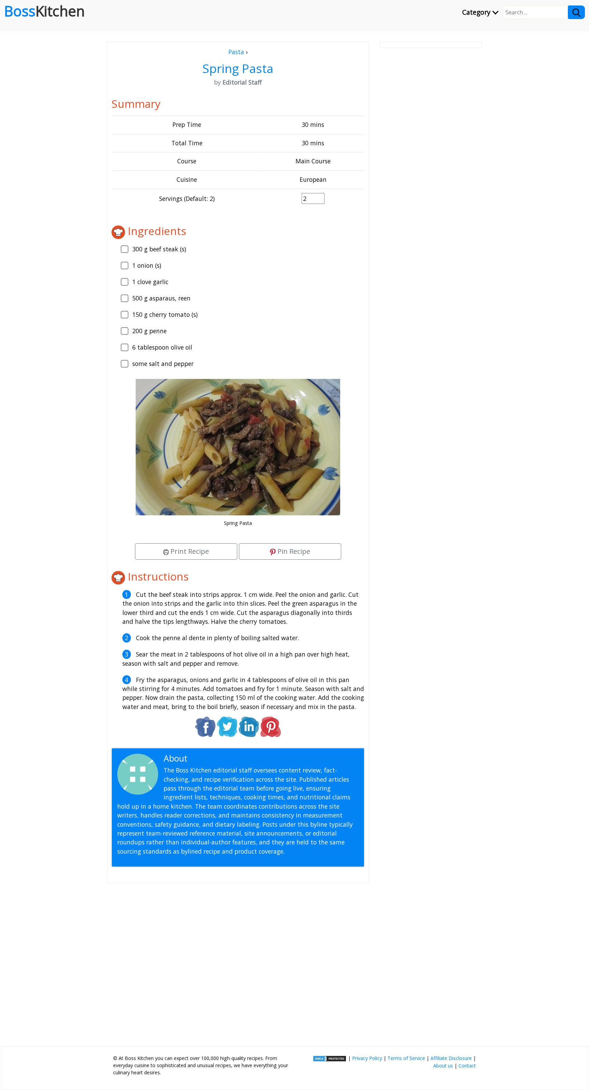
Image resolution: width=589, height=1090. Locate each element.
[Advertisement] (238, 962)
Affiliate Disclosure (451, 1058)
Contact (467, 1065)
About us (443, 1065)
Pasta (236, 52)
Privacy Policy (367, 1058)
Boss (44, 10)
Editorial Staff (216, 758)
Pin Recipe (293, 551)
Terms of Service (406, 1058)
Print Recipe (189, 551)
